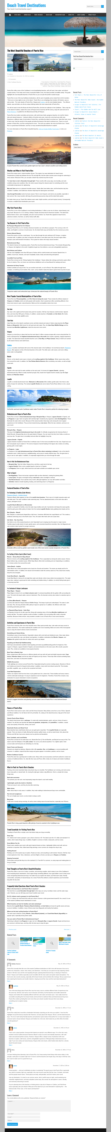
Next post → (67, 929)
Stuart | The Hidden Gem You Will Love (87, 109)
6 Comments (12, 79)
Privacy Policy (92, 15)
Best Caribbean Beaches (15, 82)
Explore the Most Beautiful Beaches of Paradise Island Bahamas (25, 943)
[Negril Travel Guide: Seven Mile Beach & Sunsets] (65, 939)
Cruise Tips (71, 15)
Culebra (42, 102)
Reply (8, 981)
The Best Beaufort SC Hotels (91, 135)
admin (15, 1027)
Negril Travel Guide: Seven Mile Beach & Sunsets (65, 943)
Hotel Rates (17, 15)
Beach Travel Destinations (26, 5)
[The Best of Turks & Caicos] (39, 940)
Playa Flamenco (11, 111)
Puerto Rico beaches (55, 84)
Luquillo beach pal (52, 83)
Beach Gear (49, 15)
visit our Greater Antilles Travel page (49, 129)
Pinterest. (9, 131)
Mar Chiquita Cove (62, 83)
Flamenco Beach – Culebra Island (17, 495)
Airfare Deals (27, 15)
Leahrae (11, 74)
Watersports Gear (60, 15)
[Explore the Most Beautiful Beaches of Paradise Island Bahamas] (26, 939)
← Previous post (11, 929)
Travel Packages (38, 15)
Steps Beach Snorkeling (54, 86)
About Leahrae (81, 15)
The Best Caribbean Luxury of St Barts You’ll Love (12, 952)
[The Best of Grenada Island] (52, 943)
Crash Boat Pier (61, 82)
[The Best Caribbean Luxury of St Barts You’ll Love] (13, 943)
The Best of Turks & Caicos (37, 945)
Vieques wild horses (66, 86)
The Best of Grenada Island (50, 951)
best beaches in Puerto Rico (49, 82)
